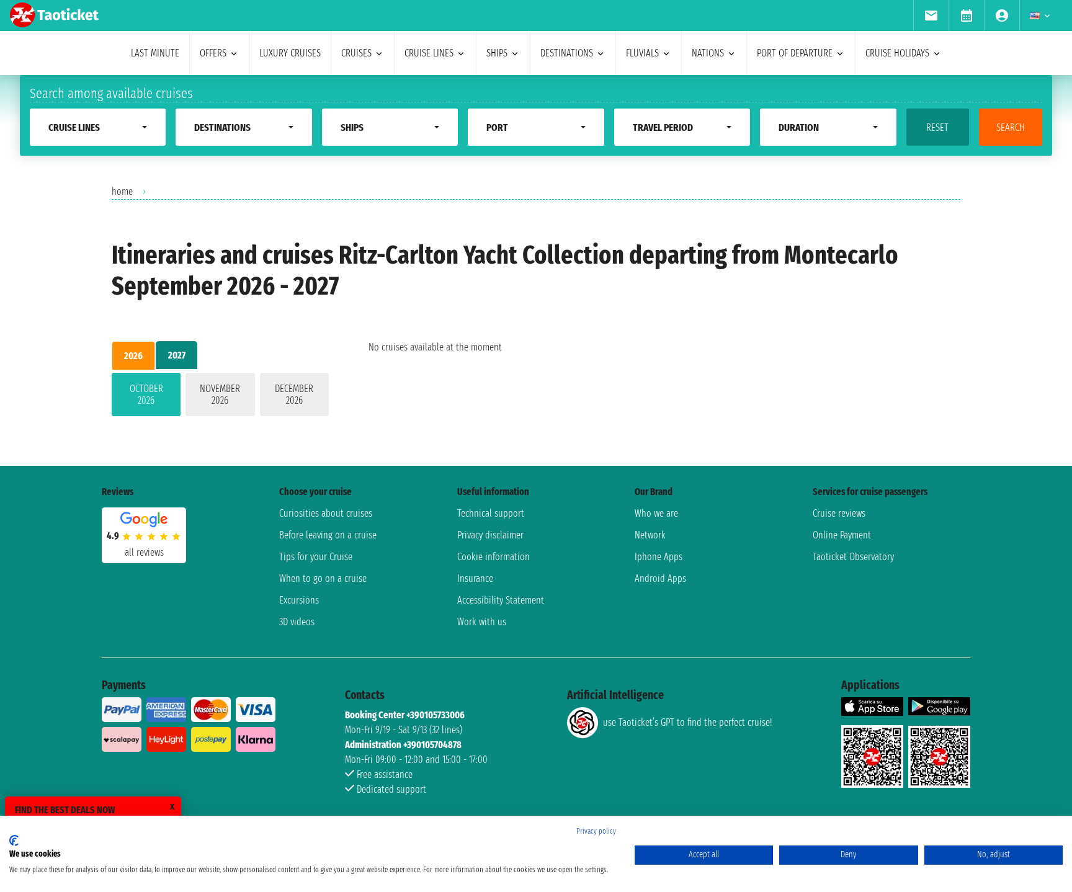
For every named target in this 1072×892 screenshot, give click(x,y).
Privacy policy (596, 831)
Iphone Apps (658, 557)
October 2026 (146, 394)
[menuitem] (931, 15)
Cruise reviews (839, 513)
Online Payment (842, 535)
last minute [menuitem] (155, 53)
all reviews (144, 552)
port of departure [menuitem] (795, 53)
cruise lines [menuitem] (428, 53)
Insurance (475, 578)
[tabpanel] (220, 397)
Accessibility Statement (500, 600)
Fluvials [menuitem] (642, 53)
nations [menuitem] (708, 53)
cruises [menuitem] (356, 53)
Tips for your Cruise (315, 557)
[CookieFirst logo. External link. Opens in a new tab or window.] (14, 840)
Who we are (656, 513)
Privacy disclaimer (490, 535)
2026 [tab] (133, 356)
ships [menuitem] (496, 53)
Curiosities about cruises (325, 513)
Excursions (299, 600)
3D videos (297, 622)
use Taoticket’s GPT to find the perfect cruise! (687, 722)
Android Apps (660, 578)
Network (650, 535)
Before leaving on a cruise (328, 535)
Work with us (481, 622)
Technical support (490, 513)
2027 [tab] (176, 355)
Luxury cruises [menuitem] (290, 53)
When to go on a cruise (323, 578)
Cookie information (493, 557)
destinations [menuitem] (566, 53)
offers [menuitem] (213, 53)
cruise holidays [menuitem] (897, 53)
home (122, 191)
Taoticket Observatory (853, 557)
